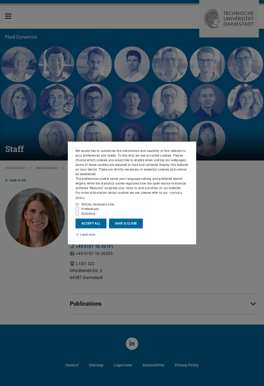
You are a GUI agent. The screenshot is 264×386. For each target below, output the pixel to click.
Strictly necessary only (97, 204)
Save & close (126, 223)
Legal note (87, 234)
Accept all (91, 223)
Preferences (90, 209)
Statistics (88, 213)
